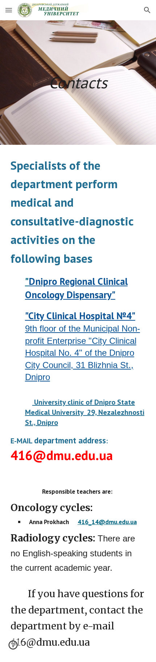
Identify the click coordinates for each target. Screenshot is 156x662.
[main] (78, 82)
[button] (8, 10)
